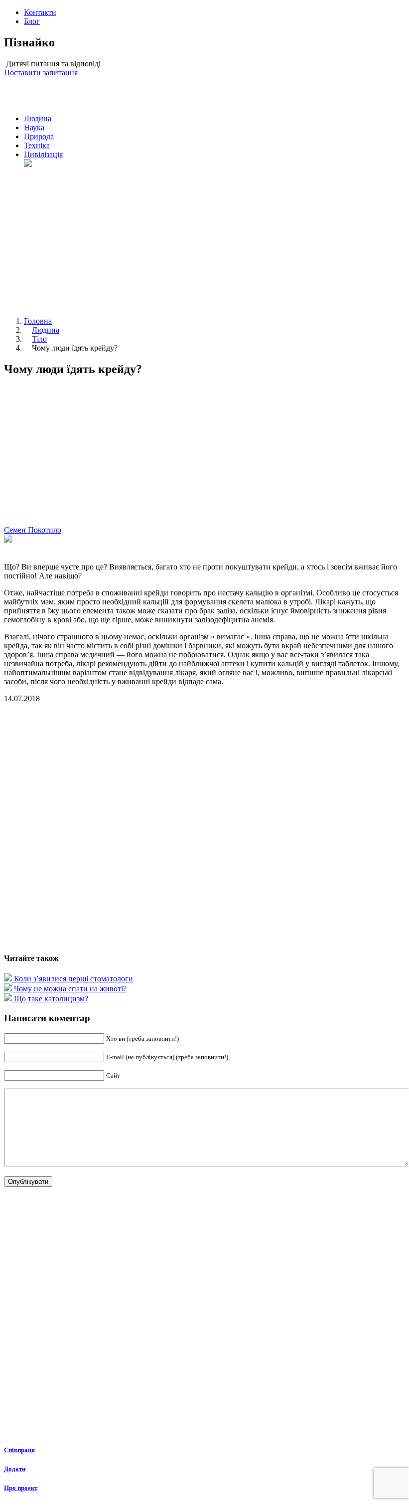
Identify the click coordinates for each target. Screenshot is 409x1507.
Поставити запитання (41, 72)
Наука (34, 127)
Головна (38, 321)
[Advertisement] (214, 239)
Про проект (20, 1488)
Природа (39, 136)
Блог (32, 21)
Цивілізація (43, 154)
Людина (37, 118)
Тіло (39, 339)
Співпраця (19, 1450)
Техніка (37, 145)
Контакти (40, 12)
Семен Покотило (32, 530)
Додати (14, 1469)
